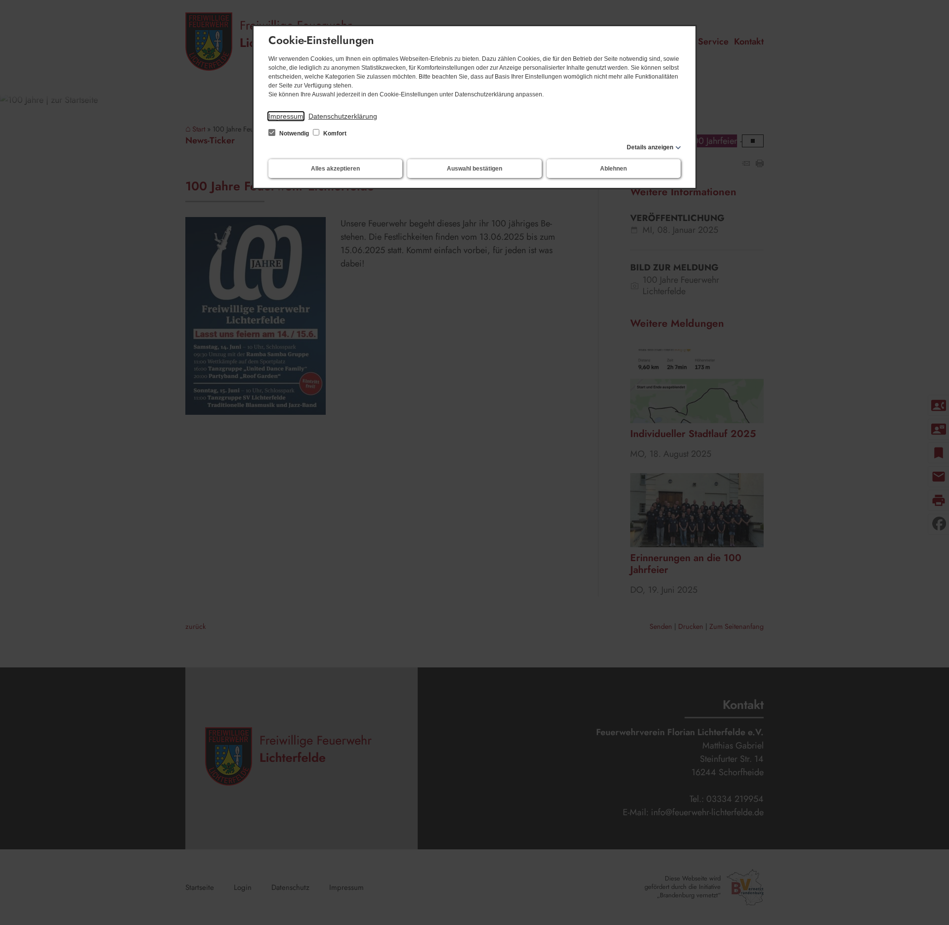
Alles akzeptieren (335, 168)
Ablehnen (613, 168)
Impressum (285, 116)
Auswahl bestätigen (474, 168)
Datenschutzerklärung (342, 116)
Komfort (334, 133)
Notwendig (294, 133)
